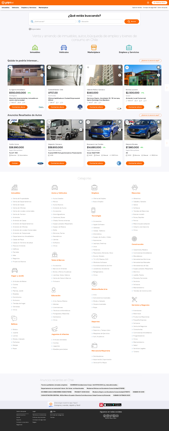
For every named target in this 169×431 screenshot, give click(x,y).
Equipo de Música (59, 227)
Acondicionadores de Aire (102, 266)
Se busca (16, 300)
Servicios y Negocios (140, 305)
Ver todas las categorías (57, 415)
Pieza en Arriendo (19, 246)
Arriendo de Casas (19, 220)
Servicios (136, 281)
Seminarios (57, 317)
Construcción (137, 244)
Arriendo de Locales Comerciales (24, 230)
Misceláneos (137, 256)
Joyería (15, 333)
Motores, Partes (59, 233)
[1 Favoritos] (88, 122)
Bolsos (15, 329)
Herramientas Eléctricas (141, 259)
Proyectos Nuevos (19, 262)
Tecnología (96, 216)
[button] (41, 75)
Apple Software (98, 224)
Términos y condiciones (39, 415)
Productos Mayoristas (141, 317)
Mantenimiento (138, 288)
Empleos (95, 193)
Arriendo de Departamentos (23, 224)
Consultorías (137, 329)
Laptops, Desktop (99, 243)
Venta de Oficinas (19, 208)
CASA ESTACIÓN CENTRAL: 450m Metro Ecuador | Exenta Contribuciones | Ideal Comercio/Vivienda (75, 395)
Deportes (96, 321)
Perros (135, 220)
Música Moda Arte (99, 289)
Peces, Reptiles (138, 217)
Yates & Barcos (58, 260)
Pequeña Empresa (139, 320)
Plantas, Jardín (18, 291)
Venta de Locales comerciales (23, 211)
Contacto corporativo (22, 422)
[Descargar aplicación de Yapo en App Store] (108, 404)
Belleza (14, 324)
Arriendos (16, 217)
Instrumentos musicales (101, 298)
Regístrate (19, 424)
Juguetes (56, 346)
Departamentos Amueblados (23, 236)
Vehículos (15, 8)
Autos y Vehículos (59, 193)
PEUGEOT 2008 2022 (82, 392)
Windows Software (100, 262)
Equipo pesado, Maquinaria (62, 224)
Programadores (139, 336)
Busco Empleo (98, 202)
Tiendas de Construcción (142, 291)
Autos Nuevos (58, 205)
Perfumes (16, 342)
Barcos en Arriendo (60, 269)
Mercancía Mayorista (101, 351)
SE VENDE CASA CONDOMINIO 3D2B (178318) (56, 392)
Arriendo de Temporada (21, 233)
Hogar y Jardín (17, 276)
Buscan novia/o (138, 214)
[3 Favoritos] (127, 67)
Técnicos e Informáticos (61, 311)
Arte (95, 295)
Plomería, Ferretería (140, 278)
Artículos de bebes (60, 340)
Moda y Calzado (19, 339)
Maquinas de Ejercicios (101, 333)
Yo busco (56, 281)
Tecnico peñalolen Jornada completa (54, 385)
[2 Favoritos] (49, 122)
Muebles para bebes (60, 349)
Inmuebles (5, 8)
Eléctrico (136, 272)
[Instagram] (107, 415)
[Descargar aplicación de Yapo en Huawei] (101, 405)
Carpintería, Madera (140, 250)
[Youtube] (117, 415)
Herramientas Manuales (141, 262)
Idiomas (56, 304)
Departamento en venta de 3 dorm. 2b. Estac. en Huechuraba (62, 388)
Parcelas (16, 252)
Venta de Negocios (140, 326)
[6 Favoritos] (88, 67)
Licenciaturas (58, 307)
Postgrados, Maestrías (61, 314)
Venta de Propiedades (21, 198)
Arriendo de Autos (59, 208)
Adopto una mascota (141, 227)
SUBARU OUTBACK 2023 (121, 395)
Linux (95, 247)
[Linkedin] (114, 415)
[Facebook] (104, 415)
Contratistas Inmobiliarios (142, 253)
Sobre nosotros (20, 415)
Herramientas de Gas (140, 266)
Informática (97, 234)
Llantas (55, 240)
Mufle (55, 230)
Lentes (15, 336)
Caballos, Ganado (139, 202)
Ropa (15, 348)
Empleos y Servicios (28, 8)
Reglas (34, 422)
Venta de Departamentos (22, 202)
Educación (55, 295)
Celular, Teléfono (99, 231)
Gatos (135, 205)
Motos (55, 202)
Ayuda (18, 417)
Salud (135, 345)
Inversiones (137, 311)
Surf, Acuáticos (98, 337)
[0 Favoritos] (10, 67)
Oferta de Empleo (99, 198)
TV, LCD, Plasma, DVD (100, 259)
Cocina (15, 284)
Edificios (16, 249)
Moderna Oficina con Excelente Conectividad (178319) (105, 388)
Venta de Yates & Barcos (62, 278)
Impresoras (97, 240)
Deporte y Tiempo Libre (101, 330)
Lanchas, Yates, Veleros (61, 275)
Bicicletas (96, 327)
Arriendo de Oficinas (20, 227)
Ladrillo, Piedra (138, 275)
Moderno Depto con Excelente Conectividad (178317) (111, 392)
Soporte (18, 420)
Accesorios (57, 211)
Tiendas (52, 417)
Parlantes (96, 250)
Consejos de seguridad (149, 7)
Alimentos (137, 198)
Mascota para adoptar (141, 224)
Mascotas (136, 193)
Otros (15, 310)
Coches (56, 343)
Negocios (16, 258)
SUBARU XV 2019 (138, 392)
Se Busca (56, 243)
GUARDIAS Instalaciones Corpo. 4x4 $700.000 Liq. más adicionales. (94, 385)
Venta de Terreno (19, 214)
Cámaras (96, 228)
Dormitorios (17, 297)
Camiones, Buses (59, 217)
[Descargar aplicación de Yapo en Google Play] (116, 404)
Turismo (136, 352)
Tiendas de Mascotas (141, 211)
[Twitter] (110, 415)
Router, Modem (98, 256)
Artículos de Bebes (19, 281)
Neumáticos (57, 236)
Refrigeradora (98, 272)
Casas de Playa (18, 240)
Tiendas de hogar (19, 303)
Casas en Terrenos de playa (23, 243)
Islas (14, 255)
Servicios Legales (139, 348)
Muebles (16, 294)
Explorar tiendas (137, 7)
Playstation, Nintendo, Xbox (103, 253)
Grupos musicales (99, 304)
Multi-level (137, 314)
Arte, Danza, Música (60, 301)
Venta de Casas (18, 205)
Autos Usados (58, 198)
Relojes (15, 345)
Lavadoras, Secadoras (101, 269)
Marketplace (43, 8)
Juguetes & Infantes (60, 334)
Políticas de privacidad (39, 417)
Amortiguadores (59, 214)
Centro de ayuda (162, 7)
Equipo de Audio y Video (102, 237)
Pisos (15, 288)
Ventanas (16, 307)
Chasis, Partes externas (61, 220)
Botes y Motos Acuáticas (62, 272)
